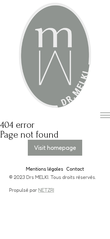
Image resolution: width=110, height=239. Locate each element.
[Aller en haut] (97, 226)
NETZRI (46, 190)
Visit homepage (55, 147)
